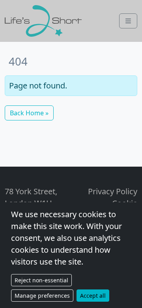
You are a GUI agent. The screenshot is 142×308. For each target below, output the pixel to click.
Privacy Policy (112, 191)
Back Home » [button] (29, 113)
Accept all (93, 295)
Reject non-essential (41, 280)
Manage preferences (42, 295)
